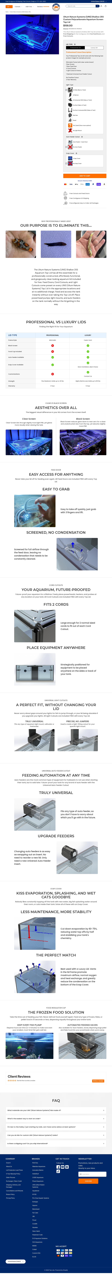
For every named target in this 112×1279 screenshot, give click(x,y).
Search (8, 1163)
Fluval (34, 1220)
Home (7, 11)
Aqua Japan (36, 1231)
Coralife (34, 1224)
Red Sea (35, 1163)
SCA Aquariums (37, 1242)
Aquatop (35, 1227)
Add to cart (84, 176)
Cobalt (34, 1249)
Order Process (10, 1177)
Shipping (65, 28)
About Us (9, 1166)
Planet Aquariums (37, 1181)
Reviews (40, 7)
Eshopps (35, 1202)
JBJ (33, 1216)
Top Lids (52, 1270)
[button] (105, 6)
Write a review (98, 1081)
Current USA (36, 1253)
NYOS (34, 1194)
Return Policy (10, 1194)
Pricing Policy (10, 1198)
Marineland (35, 1209)
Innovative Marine (37, 1170)
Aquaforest (35, 1190)
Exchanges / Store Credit (14, 1181)
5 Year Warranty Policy (13, 1174)
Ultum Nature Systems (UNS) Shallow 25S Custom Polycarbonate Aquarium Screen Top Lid (20, 11)
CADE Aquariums (37, 1177)
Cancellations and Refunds (14, 1190)
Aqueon (34, 1205)
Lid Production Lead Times (14, 1170)
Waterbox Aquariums (38, 1166)
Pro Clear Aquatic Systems (40, 1198)
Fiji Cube (35, 1213)
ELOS (34, 1257)
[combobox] (81, 6)
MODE (34, 1246)
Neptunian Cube (37, 1235)
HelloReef (35, 1174)
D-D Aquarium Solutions (39, 1238)
